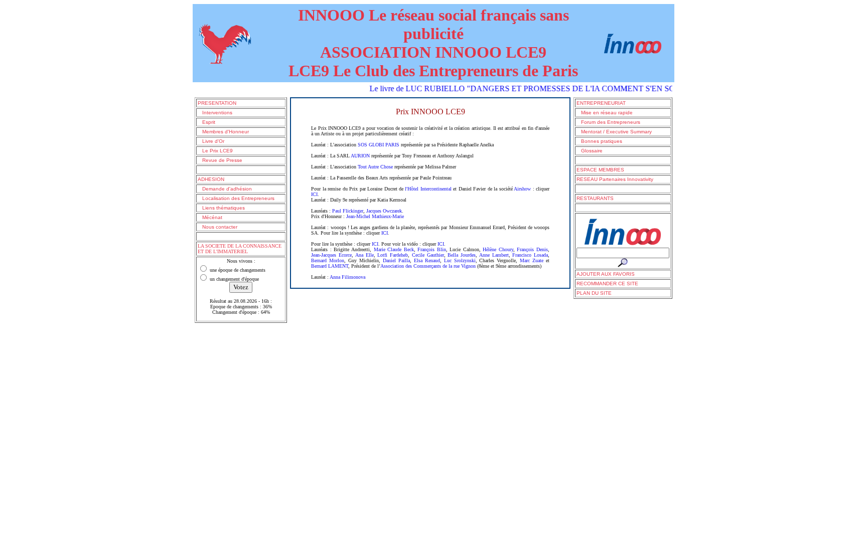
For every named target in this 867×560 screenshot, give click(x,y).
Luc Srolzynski (460, 260)
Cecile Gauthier (428, 255)
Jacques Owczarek (384, 211)
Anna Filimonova (347, 277)
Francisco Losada (530, 255)
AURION (360, 155)
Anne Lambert (494, 255)
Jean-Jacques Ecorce (331, 255)
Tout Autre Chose (375, 166)
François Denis (532, 249)
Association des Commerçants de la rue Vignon (428, 266)
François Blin (431, 249)
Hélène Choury (498, 249)
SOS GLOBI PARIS (378, 144)
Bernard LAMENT (329, 266)
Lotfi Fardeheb (392, 255)
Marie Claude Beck (394, 249)
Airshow (522, 189)
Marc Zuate (531, 260)
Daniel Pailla (396, 260)
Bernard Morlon (327, 260)
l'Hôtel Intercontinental (428, 189)
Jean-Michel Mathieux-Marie (375, 216)
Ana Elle (364, 255)
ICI (314, 194)
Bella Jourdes (462, 255)
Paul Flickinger (347, 211)
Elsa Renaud (427, 260)
